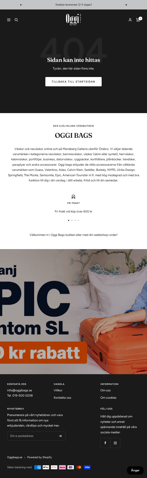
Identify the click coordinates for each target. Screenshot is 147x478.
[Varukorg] (138, 20)
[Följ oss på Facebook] (105, 443)
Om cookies (108, 397)
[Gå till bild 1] (68, 220)
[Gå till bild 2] (71, 220)
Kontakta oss (62, 397)
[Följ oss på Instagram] (115, 443)
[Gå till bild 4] (78, 220)
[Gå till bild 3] (75, 220)
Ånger (135, 470)
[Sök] (16, 19)
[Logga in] (130, 19)
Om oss (105, 390)
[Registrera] (60, 436)
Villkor (58, 390)
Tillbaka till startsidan (73, 81)
